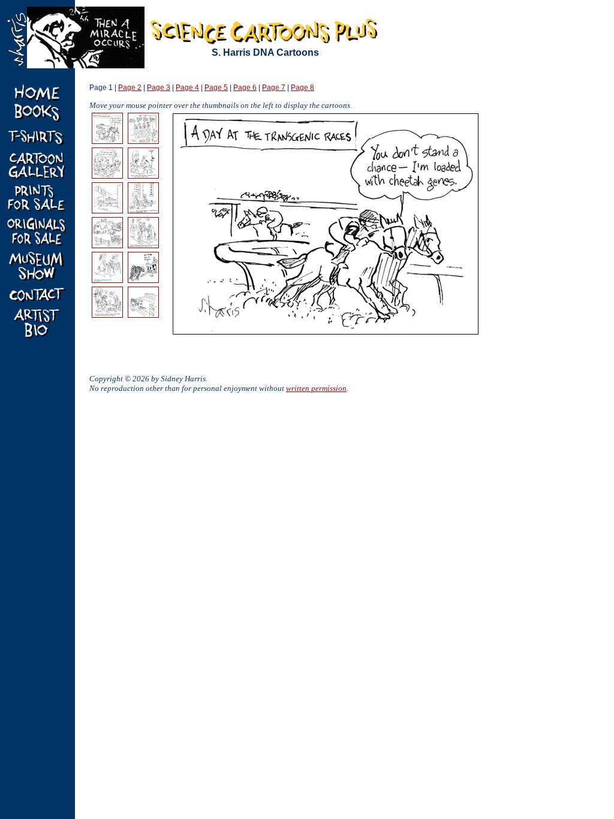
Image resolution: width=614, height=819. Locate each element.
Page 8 (302, 87)
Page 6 (245, 87)
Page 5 (216, 87)
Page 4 (187, 87)
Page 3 (158, 87)
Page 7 (273, 87)
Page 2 (130, 87)
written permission (316, 388)
